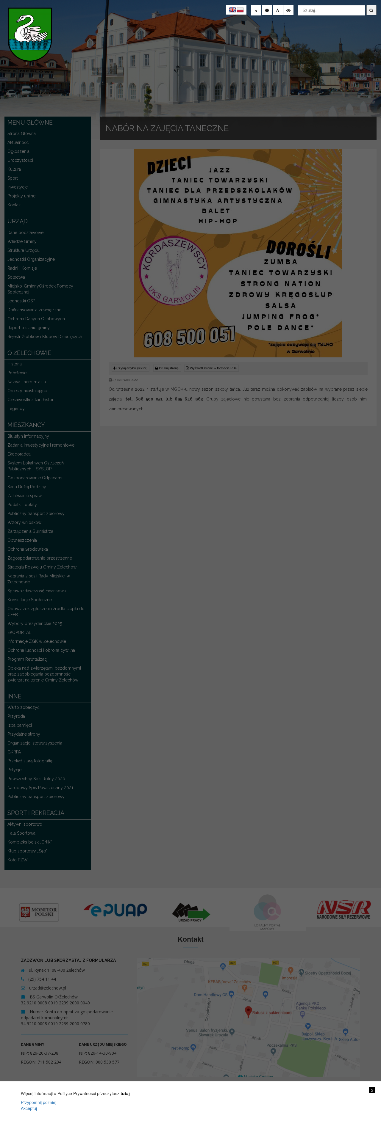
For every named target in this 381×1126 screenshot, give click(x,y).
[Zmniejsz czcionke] (256, 10)
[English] (232, 10)
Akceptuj (29, 1108)
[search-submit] (371, 10)
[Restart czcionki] (267, 10)
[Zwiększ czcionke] (278, 10)
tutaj (125, 1093)
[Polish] (240, 10)
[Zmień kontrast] (288, 10)
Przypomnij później (38, 1102)
